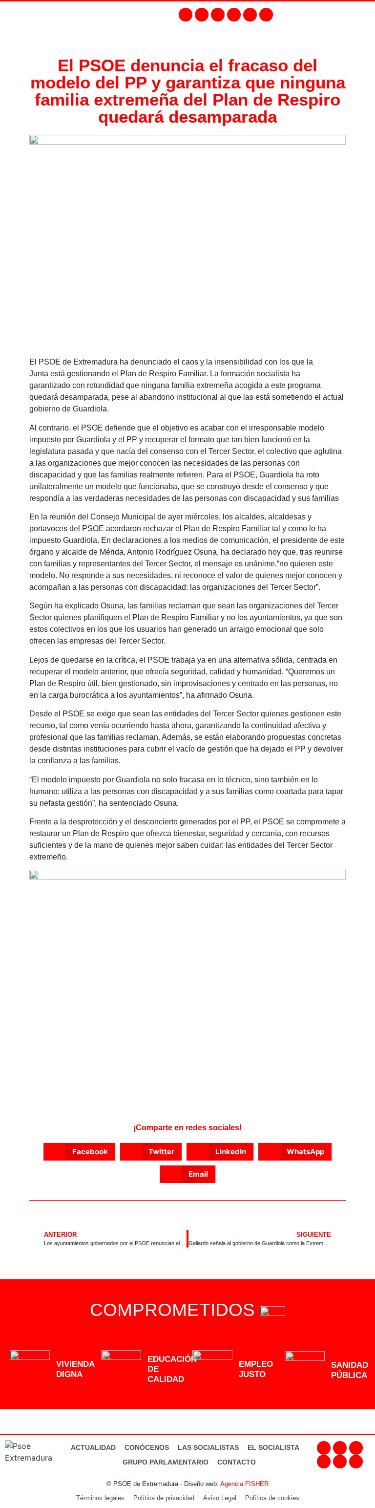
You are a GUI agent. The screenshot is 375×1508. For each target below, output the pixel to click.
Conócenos (147, 1447)
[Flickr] (250, 15)
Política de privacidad (163, 1498)
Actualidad (93, 1447)
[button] (363, 14)
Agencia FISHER (244, 1483)
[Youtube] (234, 15)
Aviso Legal (219, 1498)
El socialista (273, 1447)
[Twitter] (218, 15)
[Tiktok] (266, 15)
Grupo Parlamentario (165, 1462)
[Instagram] (201, 15)
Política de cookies (272, 1498)
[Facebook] (185, 15)
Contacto (236, 1462)
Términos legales (100, 1498)
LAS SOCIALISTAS (208, 1447)
